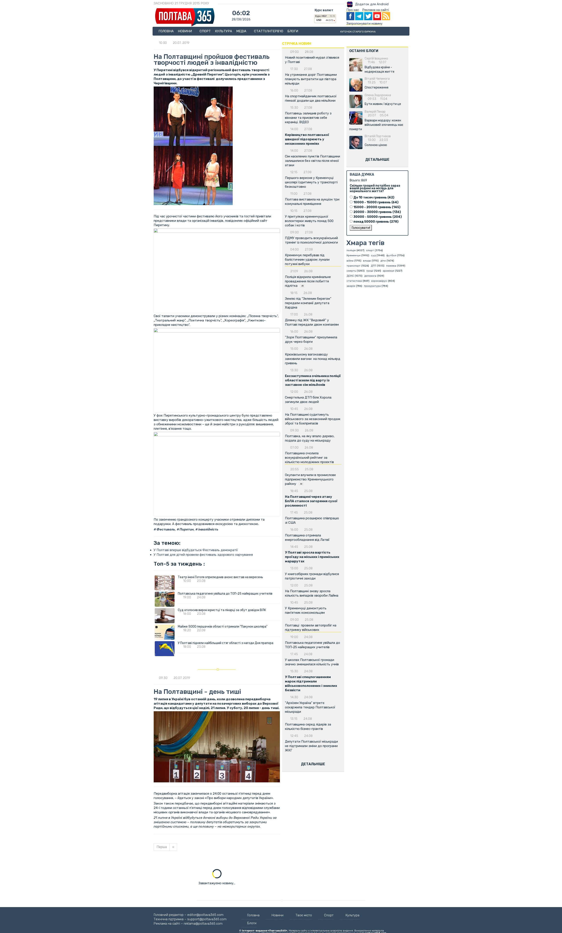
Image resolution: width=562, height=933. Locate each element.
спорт (370, 250)
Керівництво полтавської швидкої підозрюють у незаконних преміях (307, 139)
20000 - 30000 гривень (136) (377, 212)
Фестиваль (165, 529)
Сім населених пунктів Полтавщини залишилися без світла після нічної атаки (312, 160)
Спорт (205, 31)
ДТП (373, 265)
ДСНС (350, 275)
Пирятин (186, 529)
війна (350, 260)
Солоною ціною (376, 145)
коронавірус (379, 280)
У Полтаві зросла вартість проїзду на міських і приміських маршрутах (312, 556)
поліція (351, 250)
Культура (223, 31)
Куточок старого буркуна (358, 31)
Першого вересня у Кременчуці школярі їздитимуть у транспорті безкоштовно (311, 182)
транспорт (353, 265)
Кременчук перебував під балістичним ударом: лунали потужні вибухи (307, 259)
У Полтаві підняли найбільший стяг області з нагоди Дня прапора (225, 643)
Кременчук (353, 255)
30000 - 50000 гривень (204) (377, 217)
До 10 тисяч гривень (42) (373, 197)
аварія (351, 285)
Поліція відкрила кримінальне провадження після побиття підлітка (308, 281)
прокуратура (372, 285)
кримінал (388, 270)
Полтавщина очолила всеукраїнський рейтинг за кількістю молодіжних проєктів (309, 457)
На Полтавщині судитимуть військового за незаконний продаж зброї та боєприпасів (312, 419)
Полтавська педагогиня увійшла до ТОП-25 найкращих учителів (225, 594)
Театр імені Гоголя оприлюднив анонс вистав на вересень (220, 577)
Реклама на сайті (375, 10)
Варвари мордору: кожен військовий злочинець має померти (376, 125)
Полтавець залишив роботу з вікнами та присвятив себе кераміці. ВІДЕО (308, 117)
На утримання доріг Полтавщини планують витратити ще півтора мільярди (311, 79)
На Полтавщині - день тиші (197, 692)
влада (367, 260)
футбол (391, 255)
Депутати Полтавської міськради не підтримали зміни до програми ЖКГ (311, 746)
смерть (351, 270)
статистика (354, 280)
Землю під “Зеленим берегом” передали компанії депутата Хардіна (308, 303)
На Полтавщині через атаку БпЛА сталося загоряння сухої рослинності (311, 501)
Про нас (352, 10)
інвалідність (208, 529)
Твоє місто (303, 915)
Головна (166, 31)
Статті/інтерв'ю (268, 31)
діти (383, 260)
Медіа (241, 31)
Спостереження (376, 87)
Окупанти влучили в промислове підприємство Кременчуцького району (310, 479)
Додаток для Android (372, 4)
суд (373, 255)
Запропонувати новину (364, 23)
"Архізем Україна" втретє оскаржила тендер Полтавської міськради (310, 707)
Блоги (292, 31)
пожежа (391, 265)
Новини (185, 31)
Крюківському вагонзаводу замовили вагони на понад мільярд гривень (312, 358)
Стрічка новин (296, 44)
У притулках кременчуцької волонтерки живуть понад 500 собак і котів (309, 221)
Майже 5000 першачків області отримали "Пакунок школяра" (222, 626)
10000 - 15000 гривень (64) (375, 202)
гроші (369, 270)
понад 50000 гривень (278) (375, 222)
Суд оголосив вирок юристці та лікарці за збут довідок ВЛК (222, 610)
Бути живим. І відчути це (383, 104)
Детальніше (313, 764)
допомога (370, 275)
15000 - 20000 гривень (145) (376, 207)
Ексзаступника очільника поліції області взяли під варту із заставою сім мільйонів (313, 380)
